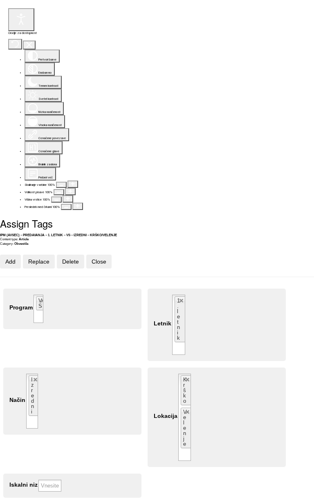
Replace (38, 261)
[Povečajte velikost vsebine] (72, 184)
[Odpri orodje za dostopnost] (21, 19)
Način (17, 400)
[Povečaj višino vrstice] (68, 199)
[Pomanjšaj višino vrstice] (56, 199)
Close (99, 261)
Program (21, 307)
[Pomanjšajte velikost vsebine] (61, 185)
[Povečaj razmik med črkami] (77, 206)
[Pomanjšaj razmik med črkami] (66, 207)
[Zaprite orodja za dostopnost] (29, 45)
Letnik (162, 323)
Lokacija (165, 416)
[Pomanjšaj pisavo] (59, 192)
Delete (70, 261)
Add (10, 261)
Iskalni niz (23, 485)
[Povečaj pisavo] (70, 191)
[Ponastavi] (15, 44)
